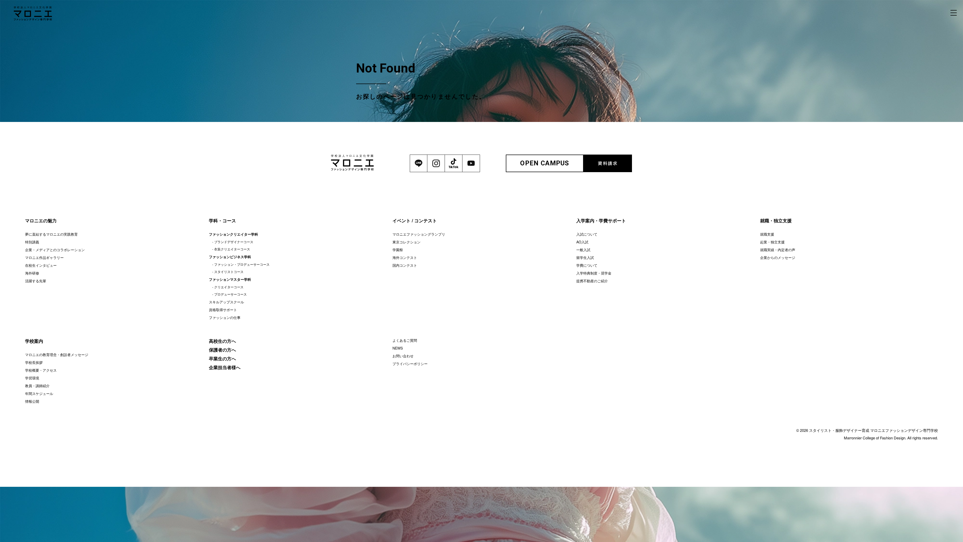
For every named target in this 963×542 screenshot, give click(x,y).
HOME (557, 45)
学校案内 (34, 341)
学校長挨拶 (34, 362)
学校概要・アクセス (41, 370)
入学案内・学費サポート (601, 220)
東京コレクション (406, 241)
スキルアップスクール (226, 301)
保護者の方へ (222, 350)
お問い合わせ (403, 355)
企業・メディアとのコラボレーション (55, 249)
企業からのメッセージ (777, 257)
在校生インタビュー (41, 265)
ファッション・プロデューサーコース (242, 264)
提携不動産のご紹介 (592, 280)
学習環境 (32, 377)
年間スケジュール (39, 393)
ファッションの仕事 (224, 317)
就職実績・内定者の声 (777, 249)
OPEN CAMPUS (544, 163)
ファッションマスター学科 (230, 279)
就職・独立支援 (776, 220)
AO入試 (582, 241)
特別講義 (32, 241)
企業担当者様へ (224, 367)
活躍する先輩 (35, 280)
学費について (586, 265)
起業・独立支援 (772, 241)
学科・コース (222, 220)
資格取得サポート (223, 309)
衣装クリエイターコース (232, 249)
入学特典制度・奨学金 (593, 273)
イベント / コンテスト (414, 220)
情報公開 (32, 401)
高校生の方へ (222, 341)
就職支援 (767, 234)
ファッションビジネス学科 (230, 256)
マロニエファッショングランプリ (418, 234)
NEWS (397, 348)
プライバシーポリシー (410, 363)
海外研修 (32, 273)
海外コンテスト (404, 257)
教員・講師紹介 (37, 385)
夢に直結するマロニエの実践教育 (51, 234)
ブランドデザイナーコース (233, 241)
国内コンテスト (404, 265)
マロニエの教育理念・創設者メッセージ (56, 354)
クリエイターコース (229, 287)
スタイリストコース (229, 271)
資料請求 (608, 163)
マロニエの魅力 (41, 220)
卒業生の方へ (222, 358)
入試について (586, 234)
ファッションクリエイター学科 (233, 234)
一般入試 (583, 249)
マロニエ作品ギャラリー (44, 257)
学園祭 (397, 249)
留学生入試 (585, 257)
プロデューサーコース (230, 294)
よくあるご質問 (404, 340)
